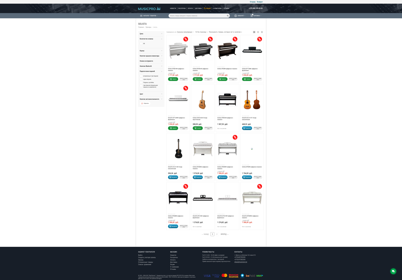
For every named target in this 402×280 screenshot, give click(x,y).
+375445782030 (239, 257)
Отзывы (253, 2)
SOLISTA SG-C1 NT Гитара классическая (249, 118)
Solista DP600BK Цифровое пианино (175, 216)
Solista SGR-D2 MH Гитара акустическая (200, 118)
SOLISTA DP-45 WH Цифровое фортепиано (225, 216)
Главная (141, 27)
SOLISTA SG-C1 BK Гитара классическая (175, 167)
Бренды (148, 27)
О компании (217, 8)
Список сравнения (144, 264)
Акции (208, 8)
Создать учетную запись (147, 257)
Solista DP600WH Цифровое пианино (225, 167)
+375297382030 (239, 260)
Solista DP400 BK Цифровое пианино (225, 118)
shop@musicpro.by (240, 262)
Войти (140, 255)
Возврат (260, 2)
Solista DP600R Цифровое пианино (252, 167)
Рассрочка (182, 8)
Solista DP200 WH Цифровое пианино (176, 69)
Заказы (140, 260)
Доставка (198, 8)
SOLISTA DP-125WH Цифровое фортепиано (176, 118)
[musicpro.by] (149, 8)
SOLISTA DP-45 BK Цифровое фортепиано (201, 216)
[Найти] (228, 16)
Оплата (190, 8)
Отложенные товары (145, 262)
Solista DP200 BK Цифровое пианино (200, 69)
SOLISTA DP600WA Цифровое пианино (250, 216)
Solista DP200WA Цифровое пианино (200, 167)
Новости (173, 8)
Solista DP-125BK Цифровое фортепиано (250, 69)
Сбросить (146, 103)
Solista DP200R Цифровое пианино (227, 68)
